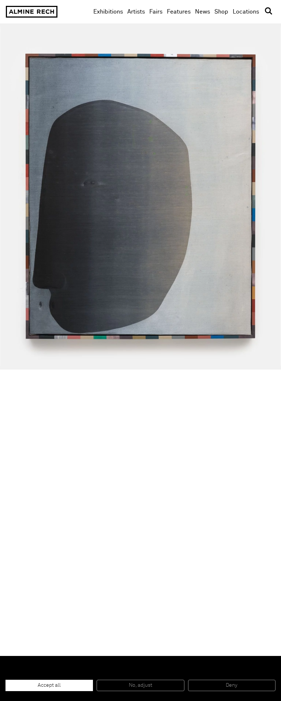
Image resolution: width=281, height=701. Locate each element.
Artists (136, 12)
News (202, 12)
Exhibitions (108, 12)
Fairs (155, 12)
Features (179, 12)
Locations (246, 12)
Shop (221, 11)
